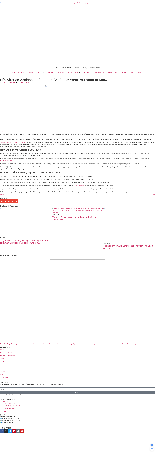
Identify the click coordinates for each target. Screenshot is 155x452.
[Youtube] (22, 431)
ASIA (76, 72)
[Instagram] (6, 431)
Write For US (7, 401)
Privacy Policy (67, 448)
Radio (133, 72)
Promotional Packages (10, 408)
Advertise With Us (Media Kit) (12, 405)
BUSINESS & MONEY (98, 72)
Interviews (61, 72)
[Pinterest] (14, 431)
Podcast (123, 72)
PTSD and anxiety (79, 185)
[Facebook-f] (2, 431)
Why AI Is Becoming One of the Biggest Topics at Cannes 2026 (74, 218)
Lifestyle (50, 72)
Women (69, 72)
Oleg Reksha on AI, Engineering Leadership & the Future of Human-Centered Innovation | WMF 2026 (25, 241)
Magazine (21, 72)
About (140, 72)
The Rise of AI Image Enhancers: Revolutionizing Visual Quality (128, 247)
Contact (89, 448)
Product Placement (9, 403)
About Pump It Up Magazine (8, 255)
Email (1, 386)
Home (13, 72)
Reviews (2, 368)
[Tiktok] (18, 431)
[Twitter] (10, 431)
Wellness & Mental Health (7, 355)
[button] (2, 201)
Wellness (30, 72)
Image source (4, 131)
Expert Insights (113, 72)
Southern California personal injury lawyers (13, 142)
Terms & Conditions (77, 448)
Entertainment (4, 362)
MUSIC (40, 72)
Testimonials (4, 377)
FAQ (4, 411)
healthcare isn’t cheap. (7, 160)
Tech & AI (86, 72)
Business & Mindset (6, 352)
